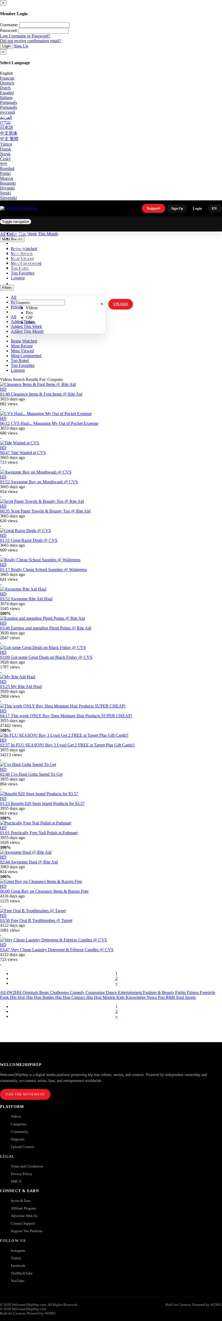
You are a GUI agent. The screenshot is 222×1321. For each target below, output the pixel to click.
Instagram (24, 268)
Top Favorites (22, 365)
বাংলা (3, 163)
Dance (112, 992)
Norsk (5, 154)
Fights (181, 992)
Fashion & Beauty (159, 992)
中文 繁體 (9, 138)
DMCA (16, 1181)
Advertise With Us (24, 1216)
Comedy (78, 992)
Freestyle (207, 992)
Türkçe (6, 144)
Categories (19, 1124)
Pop (162, 997)
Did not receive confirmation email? (30, 40)
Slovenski (8, 197)
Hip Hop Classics (70, 997)
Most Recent (21, 346)
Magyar (6, 178)
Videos (16, 1116)
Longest (18, 370)
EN (214, 208)
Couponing (96, 992)
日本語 (6, 127)
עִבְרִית (5, 122)
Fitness (193, 992)
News (152, 997)
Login (6, 46)
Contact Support (23, 1223)
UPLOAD (120, 304)
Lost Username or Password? (25, 36)
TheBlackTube (22, 1273)
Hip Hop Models (101, 997)
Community (19, 1132)
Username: (9, 24)
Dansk (5, 149)
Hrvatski (7, 188)
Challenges (60, 992)
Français (7, 78)
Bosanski (8, 183)
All (3, 992)
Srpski (5, 193)
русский (7, 112)
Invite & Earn (21, 1201)
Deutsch (7, 83)
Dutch (5, 88)
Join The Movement (25, 1094)
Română (7, 168)
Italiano (6, 97)
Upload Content (22, 1147)
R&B (171, 997)
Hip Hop (18, 997)
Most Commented (26, 355)
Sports (190, 997)
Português (8, 102)
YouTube (17, 1281)
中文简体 (8, 133)
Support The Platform (26, 1231)
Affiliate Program (23, 1208)
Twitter (16, 1258)
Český (5, 158)
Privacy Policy (21, 1174)
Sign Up (21, 46)
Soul (180, 997)
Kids (121, 997)
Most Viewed (22, 350)
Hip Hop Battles (40, 997)
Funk (5, 997)
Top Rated (20, 360)
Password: (9, 30)
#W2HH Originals (22, 992)
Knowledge (136, 997)
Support (153, 208)
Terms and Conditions (27, 1166)
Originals (17, 1139)
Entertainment (130, 992)
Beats (44, 992)
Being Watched (24, 341)
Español (7, 92)
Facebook (18, 1266)
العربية (6, 117)
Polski (5, 173)
